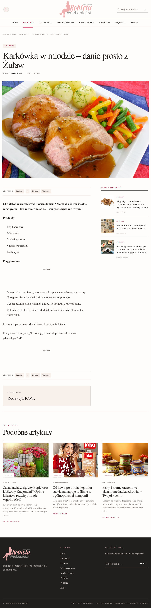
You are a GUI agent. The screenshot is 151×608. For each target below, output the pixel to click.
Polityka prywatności (82, 603)
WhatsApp (45, 191)
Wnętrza (119, 23)
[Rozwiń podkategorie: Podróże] (109, 22)
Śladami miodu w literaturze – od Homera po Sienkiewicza (131, 227)
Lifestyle (44, 23)
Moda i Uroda (85, 23)
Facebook (19, 191)
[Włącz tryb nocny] (6, 9)
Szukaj (143, 563)
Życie (133, 23)
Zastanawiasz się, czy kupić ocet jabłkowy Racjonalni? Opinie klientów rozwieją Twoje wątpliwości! (25, 493)
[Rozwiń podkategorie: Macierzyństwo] (73, 22)
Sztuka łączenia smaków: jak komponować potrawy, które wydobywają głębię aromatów (131, 249)
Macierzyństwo (64, 23)
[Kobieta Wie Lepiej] (75, 9)
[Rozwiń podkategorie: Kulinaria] (34, 22)
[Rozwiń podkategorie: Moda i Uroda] (93, 22)
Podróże (103, 23)
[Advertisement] (47, 277)
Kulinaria (28, 23)
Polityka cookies (104, 603)
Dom (14, 23)
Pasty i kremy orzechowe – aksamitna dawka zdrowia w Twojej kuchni (122, 491)
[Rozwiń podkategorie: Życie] (137, 22)
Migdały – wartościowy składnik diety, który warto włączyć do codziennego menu (132, 204)
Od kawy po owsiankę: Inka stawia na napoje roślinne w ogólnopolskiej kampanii (72, 491)
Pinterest (35, 191)
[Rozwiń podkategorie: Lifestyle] (50, 22)
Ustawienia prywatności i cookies (131, 603)
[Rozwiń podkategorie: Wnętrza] (124, 22)
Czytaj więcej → (11, 521)
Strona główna (9, 34)
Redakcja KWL (16, 73)
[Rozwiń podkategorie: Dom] (17, 22)
